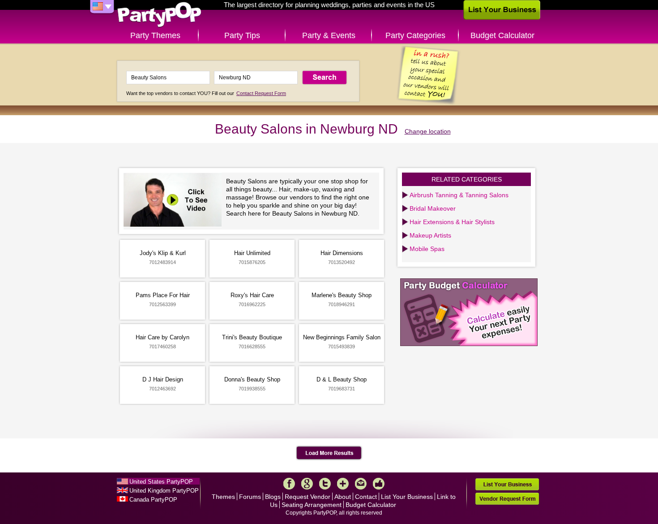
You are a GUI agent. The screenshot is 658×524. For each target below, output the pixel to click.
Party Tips (242, 35)
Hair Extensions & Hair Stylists (452, 221)
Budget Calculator (502, 35)
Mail (361, 483)
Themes (223, 496)
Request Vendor (307, 496)
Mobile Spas (427, 248)
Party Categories (415, 35)
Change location (428, 131)
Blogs (273, 496)
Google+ (307, 483)
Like (379, 483)
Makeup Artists (430, 235)
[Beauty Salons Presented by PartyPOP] (175, 201)
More (343, 483)
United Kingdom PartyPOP (164, 490)
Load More (329, 453)
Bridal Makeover (433, 208)
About (342, 496)
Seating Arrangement (312, 504)
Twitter (325, 483)
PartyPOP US (159, 15)
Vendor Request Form (507, 498)
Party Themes (155, 35)
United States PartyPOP (161, 481)
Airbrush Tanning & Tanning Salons (459, 195)
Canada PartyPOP (153, 499)
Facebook (289, 483)
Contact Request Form (261, 93)
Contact (366, 496)
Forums (250, 496)
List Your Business (407, 496)
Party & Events (328, 35)
